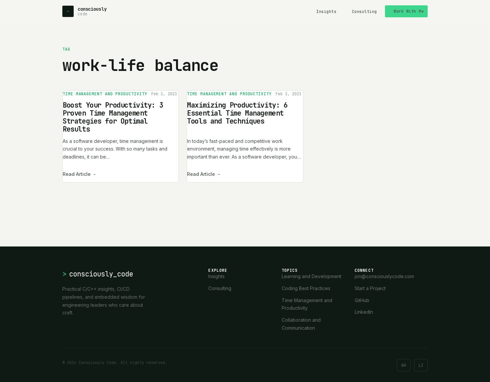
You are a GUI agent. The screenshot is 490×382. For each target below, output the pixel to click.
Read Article (79, 174)
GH (403, 365)
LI (421, 365)
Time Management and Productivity (105, 93)
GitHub (362, 300)
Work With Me (409, 11)
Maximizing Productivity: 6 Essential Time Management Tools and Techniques (237, 113)
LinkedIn (364, 312)
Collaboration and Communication (301, 324)
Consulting (364, 11)
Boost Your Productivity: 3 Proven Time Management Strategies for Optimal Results (113, 117)
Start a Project (370, 288)
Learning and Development (311, 276)
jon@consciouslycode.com (384, 276)
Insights (326, 11)
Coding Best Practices (306, 288)
